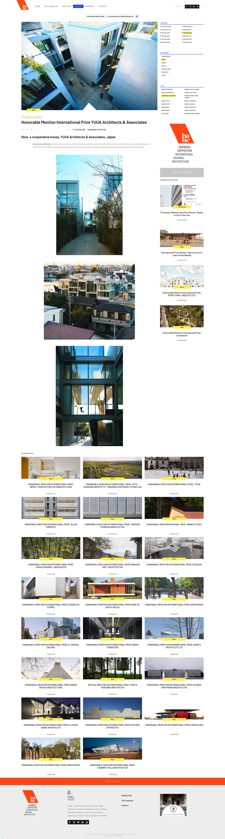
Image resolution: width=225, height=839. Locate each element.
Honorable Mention (96, 130)
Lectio (163, 75)
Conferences (165, 56)
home (37, 6)
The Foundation (127, 800)
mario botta (165, 104)
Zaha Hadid (165, 113)
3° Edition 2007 (187, 39)
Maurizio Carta (189, 104)
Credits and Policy (109, 835)
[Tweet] (31, 129)
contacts (102, 6)
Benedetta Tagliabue (191, 89)
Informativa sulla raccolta (95, 16)
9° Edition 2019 (165, 33)
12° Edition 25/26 (165, 26)
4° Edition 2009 (165, 39)
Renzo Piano (165, 110)
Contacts (125, 805)
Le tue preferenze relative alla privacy (120, 16)
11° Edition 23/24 (187, 26)
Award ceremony (167, 89)
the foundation (51, 6)
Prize (163, 59)
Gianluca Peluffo (190, 92)
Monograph (165, 107)
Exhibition (164, 72)
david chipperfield (167, 92)
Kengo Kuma (165, 101)
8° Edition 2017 (186, 30)
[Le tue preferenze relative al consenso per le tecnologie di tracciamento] (3, 837)
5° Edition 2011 (186, 36)
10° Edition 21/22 (165, 30)
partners (90, 6)
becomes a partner (181, 172)
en (203, 6)
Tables (163, 63)
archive (78, 6)
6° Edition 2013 (165, 36)
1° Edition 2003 (187, 42)
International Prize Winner (191, 97)
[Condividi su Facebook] (27, 129)
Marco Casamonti (190, 101)
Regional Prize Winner (192, 113)
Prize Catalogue (190, 107)
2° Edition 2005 (165, 42)
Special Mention (190, 110)
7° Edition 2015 (78, 130)
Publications (165, 69)
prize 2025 (66, 6)
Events (163, 66)
